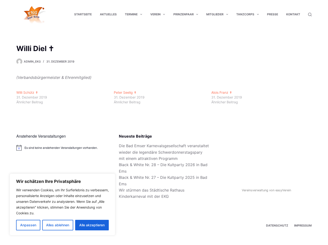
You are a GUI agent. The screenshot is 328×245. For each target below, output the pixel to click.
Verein (155, 14)
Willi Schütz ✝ (27, 92)
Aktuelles (108, 14)
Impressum (303, 225)
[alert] (61, 148)
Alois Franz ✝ (221, 92)
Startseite (83, 14)
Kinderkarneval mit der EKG (144, 196)
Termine (131, 14)
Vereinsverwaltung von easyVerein (266, 190)
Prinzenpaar (183, 14)
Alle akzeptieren (92, 225)
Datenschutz (277, 225)
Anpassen (28, 225)
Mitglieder (215, 14)
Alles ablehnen (57, 225)
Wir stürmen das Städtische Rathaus (151, 190)
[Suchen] (310, 14)
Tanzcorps (245, 14)
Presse (272, 14)
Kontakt (293, 14)
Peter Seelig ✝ (125, 92)
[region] (62, 204)
